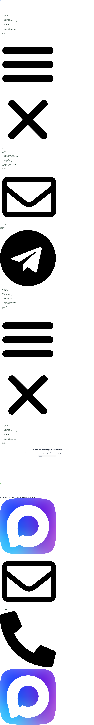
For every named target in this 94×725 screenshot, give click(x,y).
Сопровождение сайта (8, 23)
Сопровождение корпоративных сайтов (11, 21)
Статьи (5, 16)
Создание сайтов (7, 19)
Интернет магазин (7, 25)
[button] (28, 91)
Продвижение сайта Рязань (9, 20)
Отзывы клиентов (7, 15)
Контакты (4, 33)
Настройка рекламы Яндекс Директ (10, 161)
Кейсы (3, 32)
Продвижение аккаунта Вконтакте (10, 29)
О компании (4, 148)
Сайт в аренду (6, 24)
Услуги (3, 152)
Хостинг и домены (7, 28)
